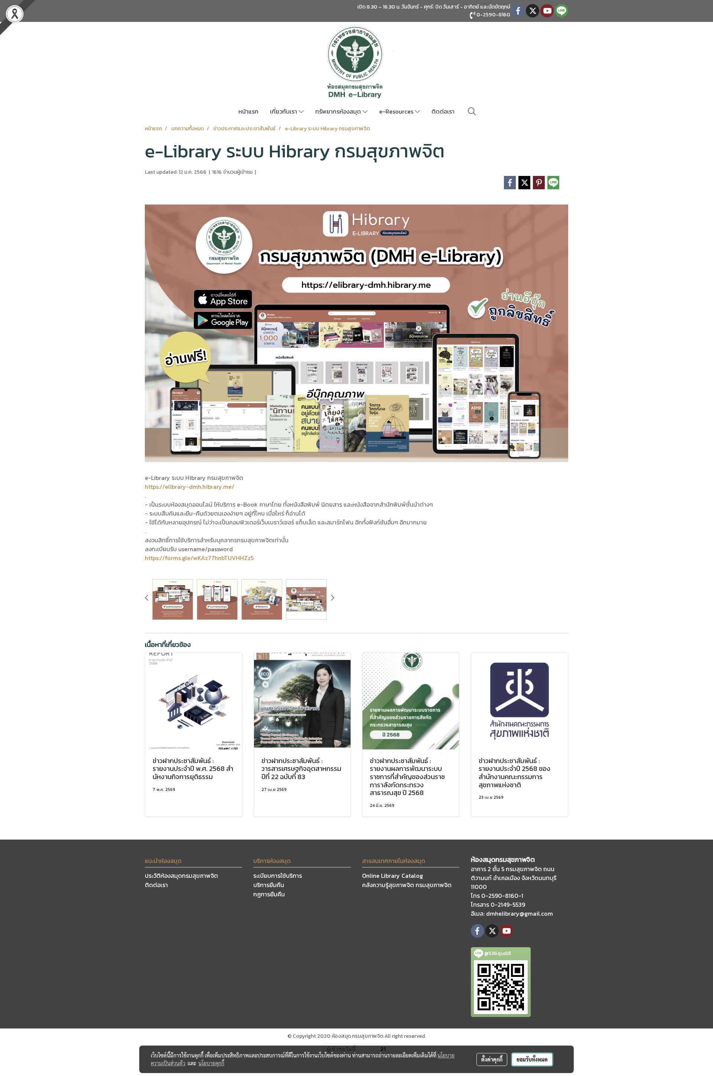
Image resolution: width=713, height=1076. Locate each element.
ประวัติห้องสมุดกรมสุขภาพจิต (181, 875)
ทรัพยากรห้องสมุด (338, 111)
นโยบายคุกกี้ (211, 1063)
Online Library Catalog (392, 875)
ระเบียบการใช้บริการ (277, 875)
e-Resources (397, 111)
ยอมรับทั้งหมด (532, 1059)
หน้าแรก (248, 111)
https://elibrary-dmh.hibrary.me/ (189, 486)
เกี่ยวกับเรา (284, 111)
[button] (472, 111)
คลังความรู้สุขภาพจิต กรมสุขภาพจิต (407, 884)
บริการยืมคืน (268, 884)
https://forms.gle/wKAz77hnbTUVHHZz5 (199, 557)
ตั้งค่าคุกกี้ (491, 1059)
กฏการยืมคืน (269, 894)
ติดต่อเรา (443, 111)
